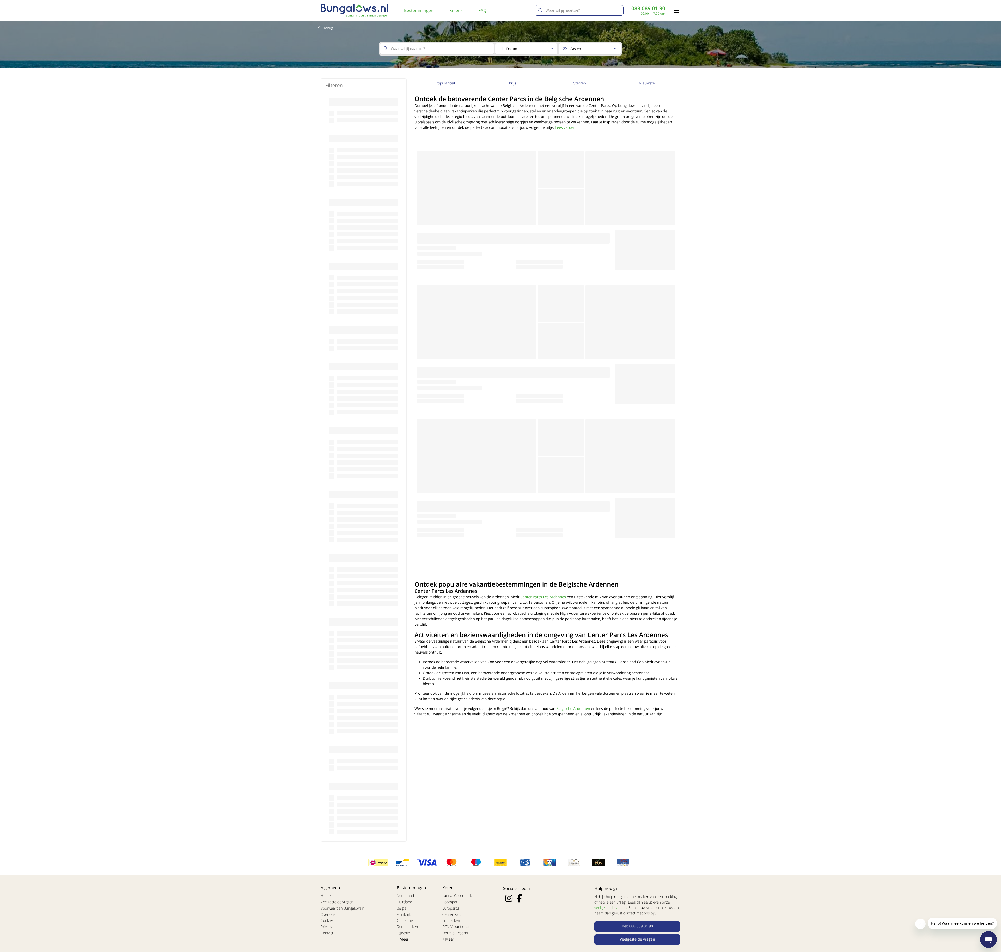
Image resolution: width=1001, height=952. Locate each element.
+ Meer (403, 939)
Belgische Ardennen (573, 708)
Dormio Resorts (455, 933)
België (402, 908)
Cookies (327, 920)
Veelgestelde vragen (337, 902)
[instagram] (509, 898)
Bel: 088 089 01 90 (637, 926)
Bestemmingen (419, 10)
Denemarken (407, 926)
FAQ (483, 10)
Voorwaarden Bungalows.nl (343, 908)
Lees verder (565, 127)
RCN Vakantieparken (459, 926)
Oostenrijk (405, 920)
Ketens (456, 10)
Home (326, 895)
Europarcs (450, 908)
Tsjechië (403, 933)
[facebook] (519, 898)
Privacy (326, 926)
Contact (327, 933)
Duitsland (404, 902)
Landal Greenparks (457, 895)
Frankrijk (404, 914)
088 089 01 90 (648, 8)
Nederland (405, 895)
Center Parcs (452, 914)
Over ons (328, 914)
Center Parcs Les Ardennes (543, 597)
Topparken (451, 920)
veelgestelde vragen (610, 907)
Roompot (449, 902)
